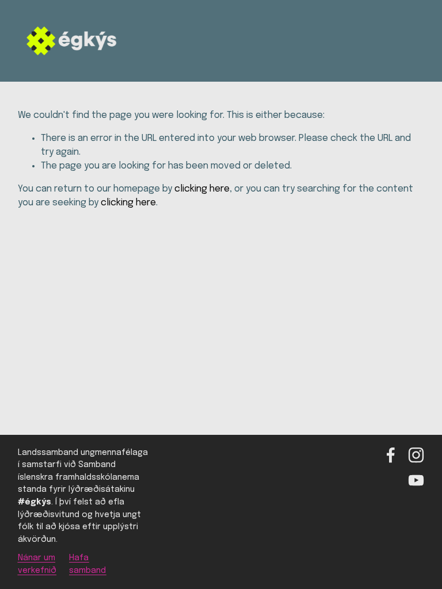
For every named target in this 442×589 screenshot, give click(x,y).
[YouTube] (416, 480)
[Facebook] (391, 455)
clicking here (202, 189)
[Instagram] (416, 455)
